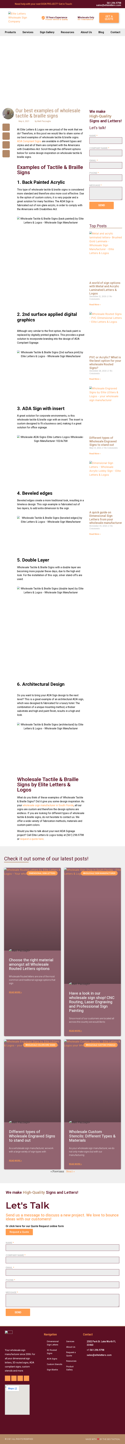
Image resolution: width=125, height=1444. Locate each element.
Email (93, 160)
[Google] (14, 1378)
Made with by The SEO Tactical (103, 1439)
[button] (109, 18)
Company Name (99, 148)
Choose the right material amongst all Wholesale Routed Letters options (31, 964)
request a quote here (32, 839)
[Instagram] (20, 1378)
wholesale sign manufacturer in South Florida (48, 805)
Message (95, 185)
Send (101, 205)
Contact (115, 32)
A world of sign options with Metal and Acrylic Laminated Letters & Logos (104, 288)
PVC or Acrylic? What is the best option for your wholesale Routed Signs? (105, 363)
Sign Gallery (47, 32)
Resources (67, 32)
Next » (70, 1171)
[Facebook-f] (7, 1378)
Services (27, 32)
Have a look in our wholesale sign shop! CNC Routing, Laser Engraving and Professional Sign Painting (91, 1002)
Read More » (95, 304)
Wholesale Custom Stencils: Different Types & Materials (92, 1136)
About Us (86, 32)
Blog (101, 32)
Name (93, 136)
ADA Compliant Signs (29, 141)
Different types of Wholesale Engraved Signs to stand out (103, 441)
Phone (94, 173)
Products (10, 32)
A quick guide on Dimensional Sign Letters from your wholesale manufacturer (105, 518)
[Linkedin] (26, 1378)
